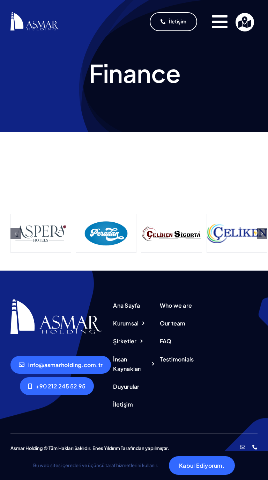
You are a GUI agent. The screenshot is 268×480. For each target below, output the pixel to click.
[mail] (242, 447)
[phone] (255, 447)
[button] (15, 233)
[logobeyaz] (35, 15)
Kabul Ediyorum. (202, 465)
